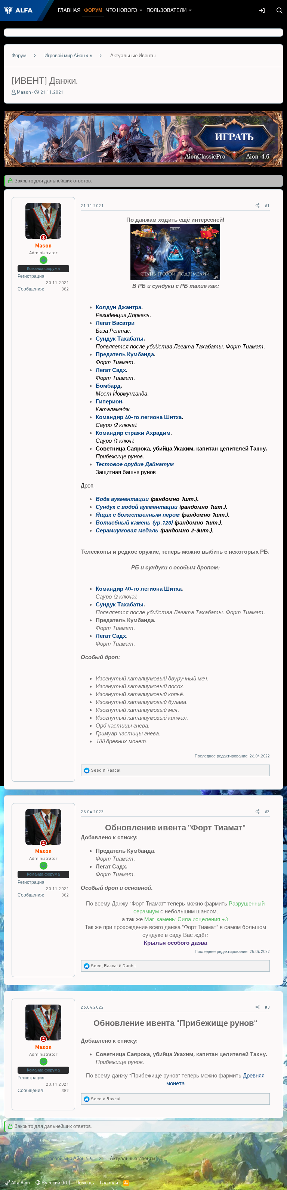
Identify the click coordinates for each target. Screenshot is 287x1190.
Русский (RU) (55, 1183)
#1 (267, 205)
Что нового (121, 10)
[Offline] (43, 238)
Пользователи (166, 10)
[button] (141, 10)
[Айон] (143, 165)
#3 (267, 1007)
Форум (93, 10)
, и (113, 965)
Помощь (84, 1183)
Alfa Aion (20, 1183)
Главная (69, 10)
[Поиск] (279, 10)
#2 (267, 811)
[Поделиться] (257, 206)
